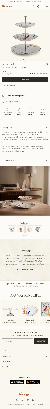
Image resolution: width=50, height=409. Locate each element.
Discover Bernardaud (25, 269)
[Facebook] (22, 400)
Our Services (6, 361)
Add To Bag (25, 79)
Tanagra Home (9, 284)
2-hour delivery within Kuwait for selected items (25, 2)
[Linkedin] (33, 400)
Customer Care (7, 356)
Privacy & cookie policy (37, 404)
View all (24, 235)
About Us (5, 351)
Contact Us (5, 367)
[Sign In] (43, 6)
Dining (19, 284)
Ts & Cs (28, 404)
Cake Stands (39, 284)
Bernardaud (8, 64)
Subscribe (41, 341)
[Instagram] (16, 400)
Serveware (28, 284)
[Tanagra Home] (7, 6)
